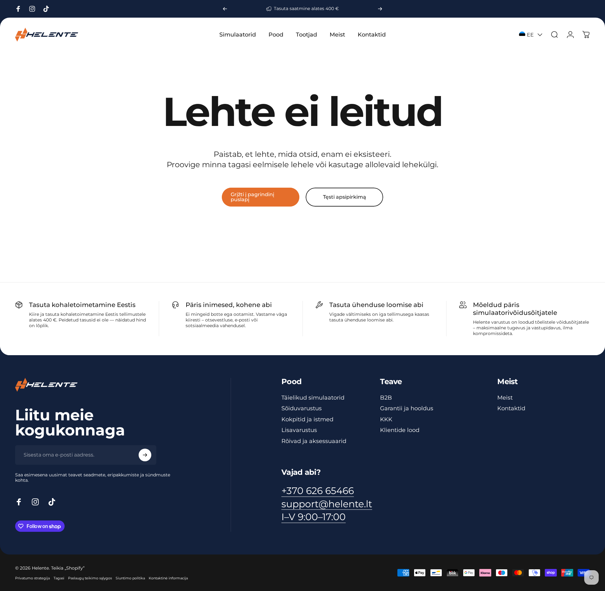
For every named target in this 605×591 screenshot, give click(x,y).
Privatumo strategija (32, 578)
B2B (386, 397)
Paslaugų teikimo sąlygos (90, 578)
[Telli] (145, 455)
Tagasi (59, 578)
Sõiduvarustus (301, 408)
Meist (505, 397)
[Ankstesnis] (225, 9)
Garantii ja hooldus (406, 408)
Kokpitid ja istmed (307, 419)
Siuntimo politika (130, 578)
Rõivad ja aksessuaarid (313, 441)
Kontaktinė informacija (168, 578)
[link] (313, 517)
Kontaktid (511, 408)
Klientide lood (399, 430)
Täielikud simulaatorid (312, 397)
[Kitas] (380, 9)
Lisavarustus (299, 430)
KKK (386, 419)
